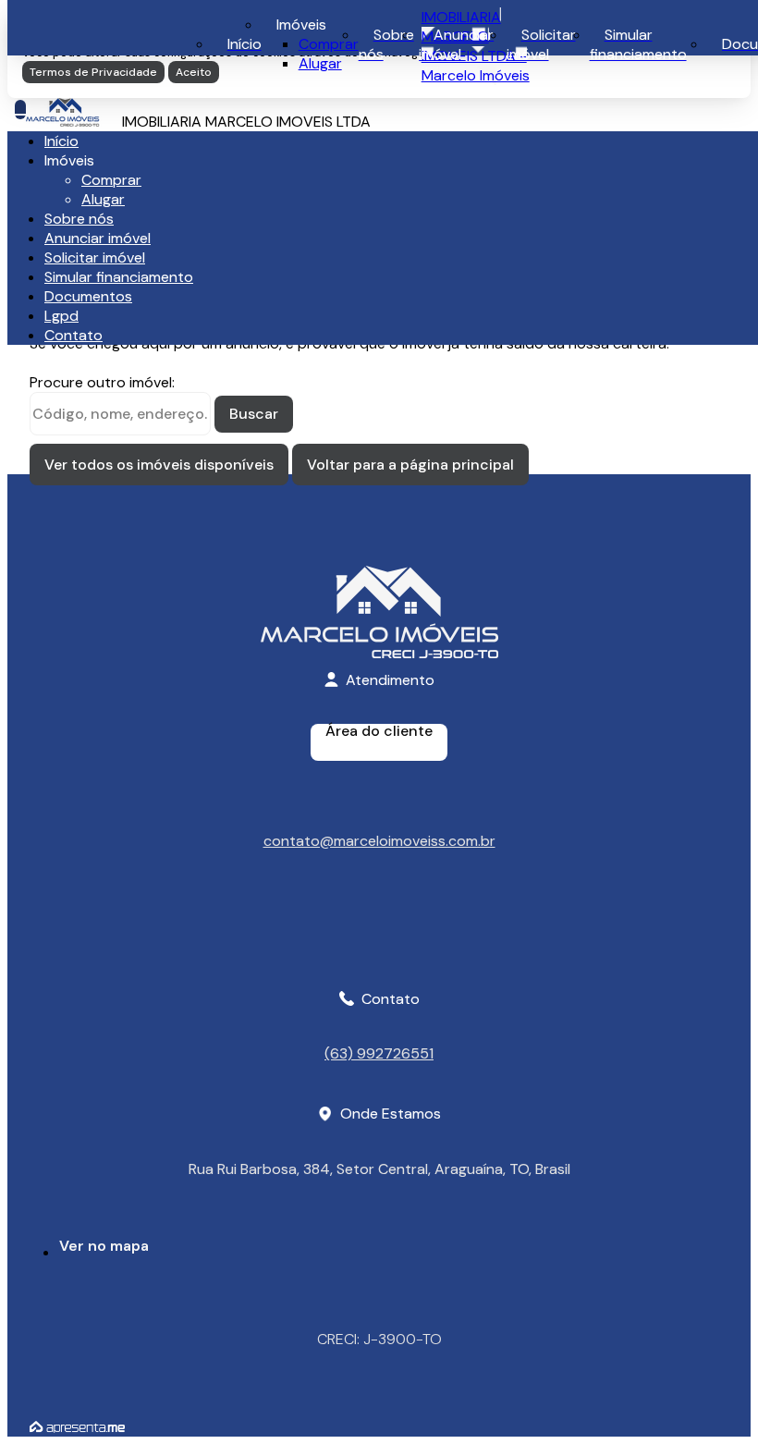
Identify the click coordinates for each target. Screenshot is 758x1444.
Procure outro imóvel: (102, 382)
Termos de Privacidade (93, 72)
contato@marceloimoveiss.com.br (379, 840)
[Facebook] (379, 945)
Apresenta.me (77, 1427)
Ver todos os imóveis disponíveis (159, 464)
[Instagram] (379, 929)
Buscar (253, 413)
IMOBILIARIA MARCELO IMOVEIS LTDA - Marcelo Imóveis (476, 46)
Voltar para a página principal (410, 464)
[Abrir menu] (20, 109)
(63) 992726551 (379, 1053)
